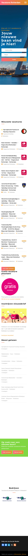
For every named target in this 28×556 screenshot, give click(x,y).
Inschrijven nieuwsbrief (7, 335)
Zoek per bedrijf (18, 452)
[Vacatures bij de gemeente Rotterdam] (6, 499)
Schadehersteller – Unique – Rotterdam (11, 361)
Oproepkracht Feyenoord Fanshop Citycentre (13, 346)
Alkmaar (24, 554)
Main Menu (25, 2)
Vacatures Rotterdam (10, 2)
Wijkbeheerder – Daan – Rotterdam (10, 354)
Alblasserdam (17, 554)
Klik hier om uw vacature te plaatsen (10, 299)
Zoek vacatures (7, 452)
